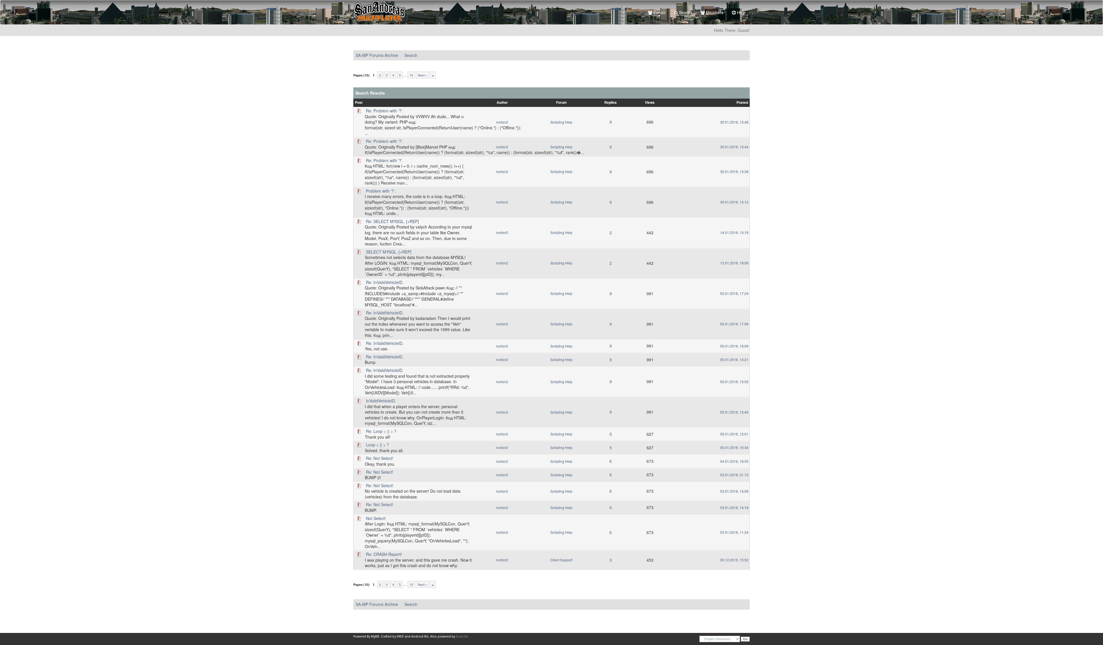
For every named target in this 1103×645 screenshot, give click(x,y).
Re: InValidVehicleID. (385, 282)
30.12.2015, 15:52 (734, 559)
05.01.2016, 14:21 (734, 359)
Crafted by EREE (392, 636)
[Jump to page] (433, 75)
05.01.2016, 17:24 (734, 293)
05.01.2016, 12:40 (734, 412)
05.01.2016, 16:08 (734, 345)
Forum (659, 12)
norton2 (502, 122)
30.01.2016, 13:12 (734, 201)
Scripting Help (561, 122)
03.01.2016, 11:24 (734, 532)
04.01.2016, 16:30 (734, 461)
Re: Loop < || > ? (381, 431)
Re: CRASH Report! (384, 554)
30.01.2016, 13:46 (734, 122)
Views (650, 102)
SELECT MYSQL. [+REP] (388, 252)
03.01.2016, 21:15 (734, 474)
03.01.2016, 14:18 (734, 507)
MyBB (375, 636)
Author (502, 102)
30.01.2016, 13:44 (734, 146)
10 (411, 75)
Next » (422, 75)
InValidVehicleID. (381, 401)
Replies (610, 102)
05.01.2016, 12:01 (734, 433)
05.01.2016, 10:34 (734, 447)
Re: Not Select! (379, 458)
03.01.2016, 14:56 (734, 491)
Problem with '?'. (381, 191)
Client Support (561, 559)
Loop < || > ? (377, 445)
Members (714, 12)
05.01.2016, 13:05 (734, 381)
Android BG (420, 636)
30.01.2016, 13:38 (734, 171)
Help (740, 12)
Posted (742, 102)
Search (685, 12)
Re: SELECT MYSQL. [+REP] (392, 221)
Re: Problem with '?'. (384, 111)
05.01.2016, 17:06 (734, 323)
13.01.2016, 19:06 (734, 262)
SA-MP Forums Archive (377, 55)
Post (358, 102)
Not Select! (376, 518)
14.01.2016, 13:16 (734, 232)
